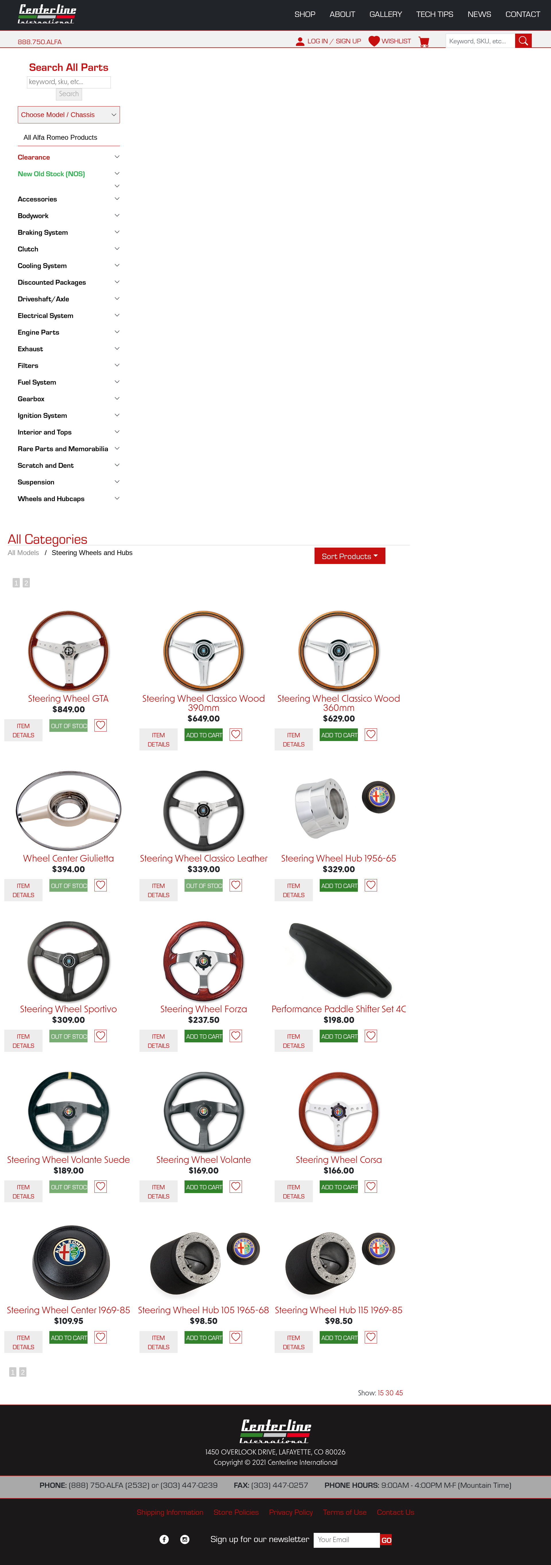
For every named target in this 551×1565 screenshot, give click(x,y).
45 (399, 1393)
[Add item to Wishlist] (100, 725)
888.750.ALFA (40, 41)
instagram (184, 1539)
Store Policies (236, 1511)
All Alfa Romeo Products (60, 137)
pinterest (195, 1539)
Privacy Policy (291, 1511)
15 (381, 1393)
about (342, 13)
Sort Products (346, 555)
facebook (164, 1539)
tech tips (434, 13)
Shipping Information (170, 1511)
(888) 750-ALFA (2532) (109, 1484)
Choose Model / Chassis (58, 115)
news (479, 13)
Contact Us (395, 1511)
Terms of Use (345, 1511)
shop (305, 13)
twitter (174, 1539)
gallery (386, 13)
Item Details (23, 730)
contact (523, 13)
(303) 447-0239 (189, 1484)
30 (389, 1393)
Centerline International (52, 14)
